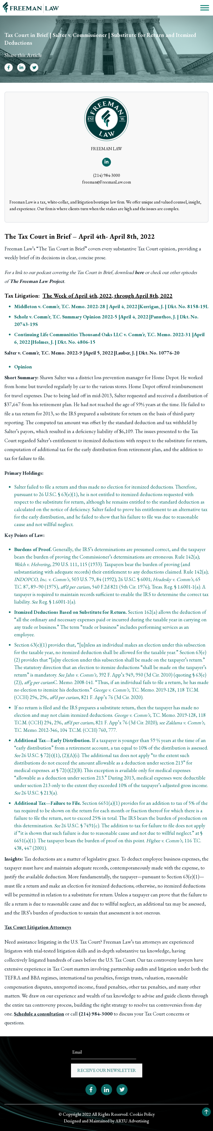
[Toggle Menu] (204, 7)
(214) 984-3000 (106, 175)
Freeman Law (18, 248)
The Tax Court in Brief (62, 248)
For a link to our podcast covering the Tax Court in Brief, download (74, 272)
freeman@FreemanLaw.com (106, 182)
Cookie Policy (142, 1114)
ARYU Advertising (132, 1121)
